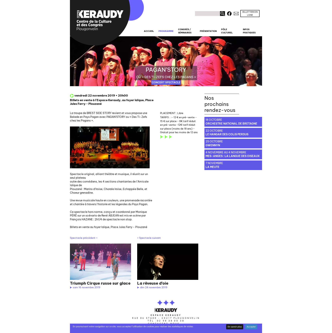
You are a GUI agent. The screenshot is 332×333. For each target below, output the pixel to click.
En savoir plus (235, 327)
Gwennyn (213, 145)
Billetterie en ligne (250, 13)
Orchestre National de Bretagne (231, 123)
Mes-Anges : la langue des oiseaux (233, 156)
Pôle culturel (227, 31)
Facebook (229, 12)
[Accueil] (107, 22)
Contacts (236, 12)
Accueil (149, 31)
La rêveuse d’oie (152, 283)
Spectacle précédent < (83, 237)
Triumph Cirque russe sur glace (100, 283)
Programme (166, 31)
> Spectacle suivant (149, 237)
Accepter (251, 327)
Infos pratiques (249, 31)
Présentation (208, 31)
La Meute (212, 167)
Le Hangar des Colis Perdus (227, 134)
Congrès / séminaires (184, 31)
